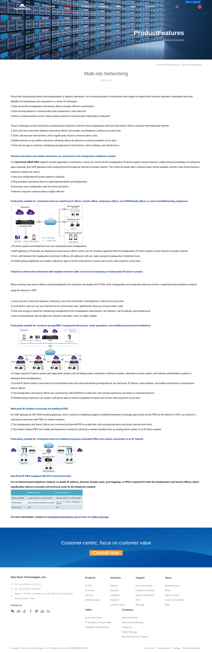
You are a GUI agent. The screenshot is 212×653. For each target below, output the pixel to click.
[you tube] (43, 611)
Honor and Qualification (133, 622)
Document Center (144, 586)
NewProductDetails (191, 648)
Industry (114, 586)
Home (52, 6)
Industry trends (172, 595)
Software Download (145, 590)
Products (68, 6)
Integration (115, 595)
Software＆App (92, 600)
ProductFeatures (172, 65)
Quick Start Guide (93, 618)
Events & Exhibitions (174, 600)
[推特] (36, 611)
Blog (167, 605)
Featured (114, 600)
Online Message (129, 632)
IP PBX (88, 586)
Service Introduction (145, 595)
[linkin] (48, 611)
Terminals (89, 590)
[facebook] (31, 611)
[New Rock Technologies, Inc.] (22, 6)
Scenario (114, 590)
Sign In (189, 2)
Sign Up (196, 2)
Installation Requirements (97, 627)
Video (133, 6)
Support (103, 6)
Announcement (172, 586)
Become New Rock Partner (135, 637)
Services (89, 595)
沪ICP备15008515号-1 (78, 648)
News (119, 6)
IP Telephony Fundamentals (98, 622)
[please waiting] (19, 611)
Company (150, 6)
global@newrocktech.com (30, 584)
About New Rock (130, 618)
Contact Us (127, 627)
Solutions (86, 6)
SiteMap (176, 648)
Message (140, 605)
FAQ (138, 600)
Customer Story (117, 605)
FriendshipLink (163, 648)
